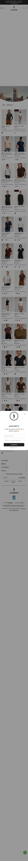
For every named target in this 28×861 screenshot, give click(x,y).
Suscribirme (14, 444)
